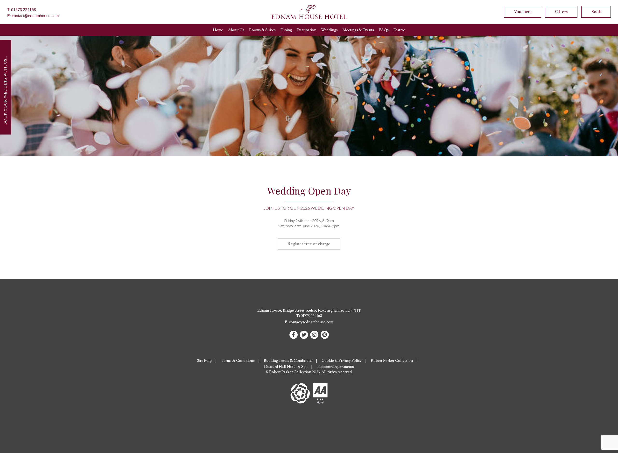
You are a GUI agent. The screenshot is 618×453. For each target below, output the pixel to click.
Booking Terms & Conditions (288, 360)
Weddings (329, 30)
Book (596, 11)
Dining (286, 30)
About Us (236, 30)
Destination (306, 30)
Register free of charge (309, 244)
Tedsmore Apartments (335, 366)
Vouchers (522, 11)
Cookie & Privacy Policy (342, 360)
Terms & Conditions (238, 360)
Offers (561, 11)
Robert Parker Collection (392, 360)
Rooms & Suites (262, 30)
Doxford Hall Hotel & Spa (286, 366)
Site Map (204, 360)
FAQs (384, 30)
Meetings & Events (358, 30)
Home (218, 30)
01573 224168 (23, 10)
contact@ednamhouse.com (35, 16)
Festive (399, 30)
